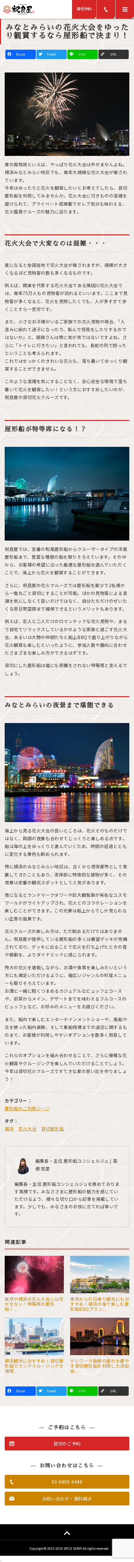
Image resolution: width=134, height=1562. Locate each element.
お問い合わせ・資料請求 (67, 1498)
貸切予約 (84, 8)
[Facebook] (20, 54)
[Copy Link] (113, 54)
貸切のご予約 (66, 1443)
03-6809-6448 (67, 1482)
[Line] (82, 54)
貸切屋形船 (52, 1128)
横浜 (9, 1128)
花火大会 (27, 1128)
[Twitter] (51, 54)
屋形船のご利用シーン (27, 1108)
